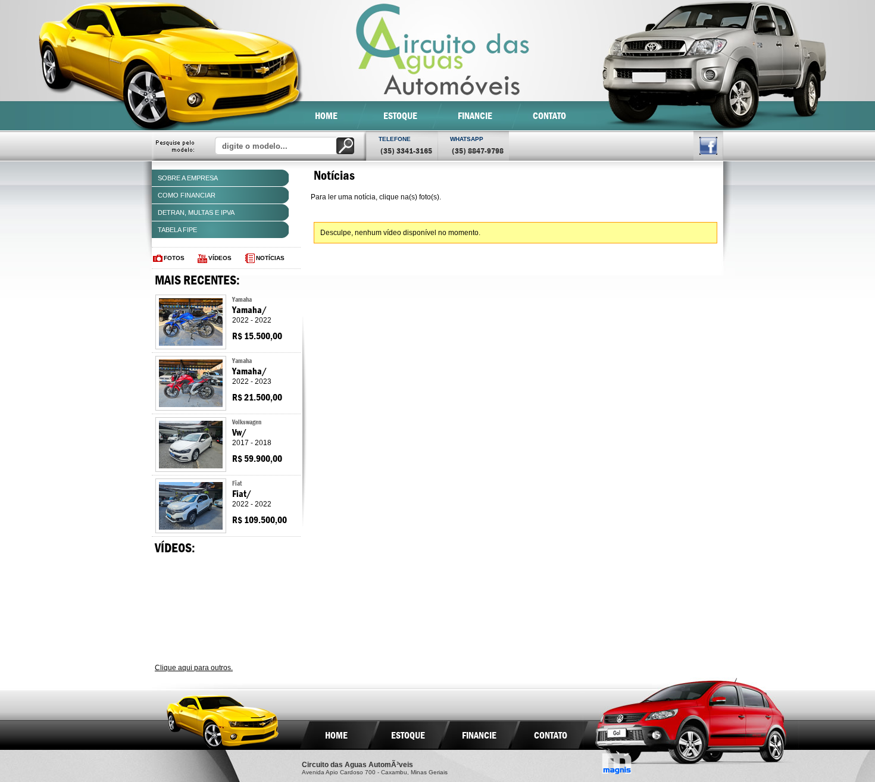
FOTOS (174, 258)
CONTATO (549, 116)
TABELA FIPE (177, 229)
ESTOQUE (400, 116)
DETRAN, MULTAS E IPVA (196, 212)
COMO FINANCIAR (186, 195)
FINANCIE (475, 116)
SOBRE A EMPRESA (188, 178)
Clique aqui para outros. (194, 668)
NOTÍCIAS (270, 258)
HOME (326, 116)
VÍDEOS (220, 258)
